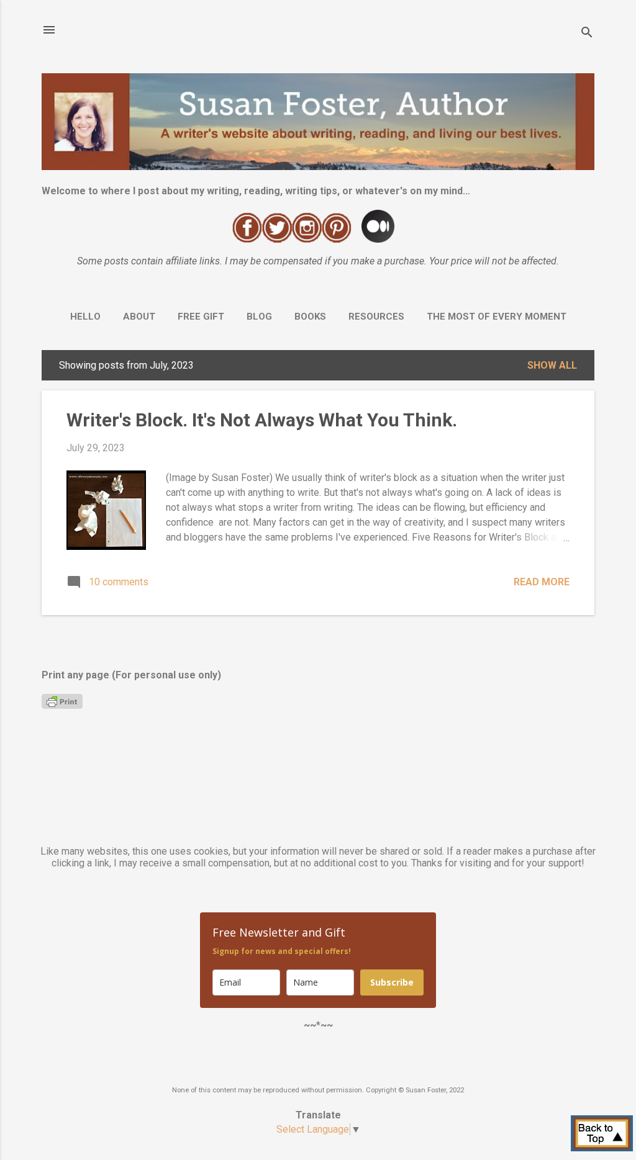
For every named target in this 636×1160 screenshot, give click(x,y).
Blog (259, 316)
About (139, 316)
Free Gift (201, 316)
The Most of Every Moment (496, 316)
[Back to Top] (602, 1134)
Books (310, 316)
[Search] (586, 34)
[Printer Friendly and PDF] (62, 705)
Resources (376, 316)
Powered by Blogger (318, 1065)
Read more (542, 582)
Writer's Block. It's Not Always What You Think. (261, 420)
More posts (318, 641)
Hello (85, 316)
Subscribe (392, 982)
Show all (552, 365)
